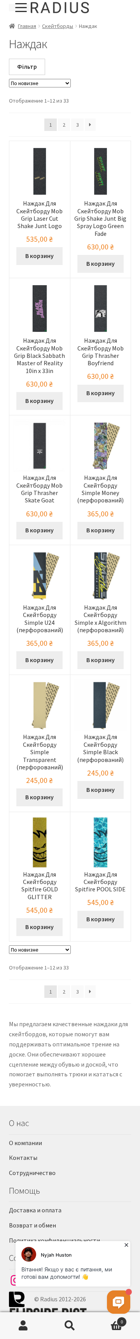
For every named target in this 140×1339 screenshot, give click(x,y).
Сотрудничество (32, 1173)
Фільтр (27, 66)
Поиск (70, 1326)
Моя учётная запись (23, 1326)
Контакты (23, 1157)
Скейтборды (57, 26)
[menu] (20, 8)
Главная (27, 26)
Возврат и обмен (32, 1225)
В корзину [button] (39, 256)
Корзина (108, 1319)
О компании (25, 1143)
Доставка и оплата (35, 1210)
